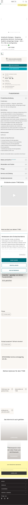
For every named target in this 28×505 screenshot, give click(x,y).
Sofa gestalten (7, 280)
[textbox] (14, 470)
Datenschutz (22, 254)
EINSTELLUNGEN (14, 265)
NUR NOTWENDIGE (14, 270)
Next (26, 19)
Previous (1, 19)
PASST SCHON (14, 260)
